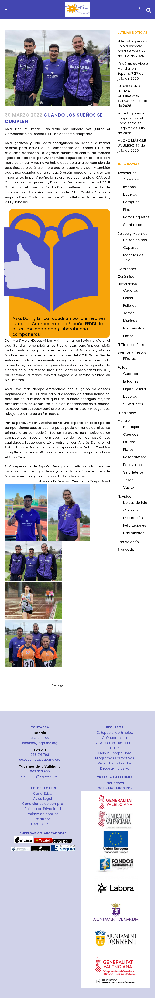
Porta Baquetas (136, 217)
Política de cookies (42, 814)
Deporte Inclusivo (114, 768)
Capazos (131, 247)
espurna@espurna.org (39, 743)
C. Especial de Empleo (114, 733)
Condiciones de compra (42, 804)
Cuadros (130, 290)
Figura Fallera (134, 388)
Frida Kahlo (127, 413)
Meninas (130, 320)
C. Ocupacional (115, 738)
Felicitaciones (134, 525)
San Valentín (128, 541)
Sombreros (132, 224)
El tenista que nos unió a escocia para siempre (132, 46)
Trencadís (126, 549)
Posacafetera (134, 457)
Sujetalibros (133, 404)
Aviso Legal (42, 799)
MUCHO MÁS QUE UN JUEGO (132, 143)
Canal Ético (42, 793)
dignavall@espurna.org (39, 776)
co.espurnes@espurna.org (39, 759)
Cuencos (130, 434)
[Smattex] (20, 850)
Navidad (125, 496)
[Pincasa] (23, 842)
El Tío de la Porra (132, 344)
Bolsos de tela (135, 240)
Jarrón (128, 313)
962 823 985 (40, 771)
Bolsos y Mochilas (132, 233)
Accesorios (127, 173)
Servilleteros (133, 472)
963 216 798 (39, 754)
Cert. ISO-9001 (42, 824)
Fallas (128, 298)
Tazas (128, 479)
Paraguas (131, 202)
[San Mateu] (40, 850)
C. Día (115, 748)
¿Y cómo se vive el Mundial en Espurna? (133, 68)
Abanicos (131, 179)
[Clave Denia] (62, 842)
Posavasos (132, 464)
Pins (126, 209)
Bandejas (131, 426)
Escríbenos (114, 783)
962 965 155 (40, 738)
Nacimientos (133, 328)
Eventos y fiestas (132, 352)
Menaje (124, 420)
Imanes (129, 186)
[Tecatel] (43, 842)
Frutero (129, 442)
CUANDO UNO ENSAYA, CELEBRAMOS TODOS (129, 93)
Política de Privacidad (43, 809)
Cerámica (126, 276)
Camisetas (127, 269)
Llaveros (130, 194)
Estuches (130, 381)
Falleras (129, 305)
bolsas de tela (135, 502)
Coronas (130, 510)
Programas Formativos (114, 758)
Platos (128, 335)
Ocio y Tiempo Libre (114, 753)
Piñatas (129, 358)
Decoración (127, 284)
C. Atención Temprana (115, 743)
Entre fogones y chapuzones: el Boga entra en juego (131, 120)
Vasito (128, 487)
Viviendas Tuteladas (115, 763)
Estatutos (43, 819)
